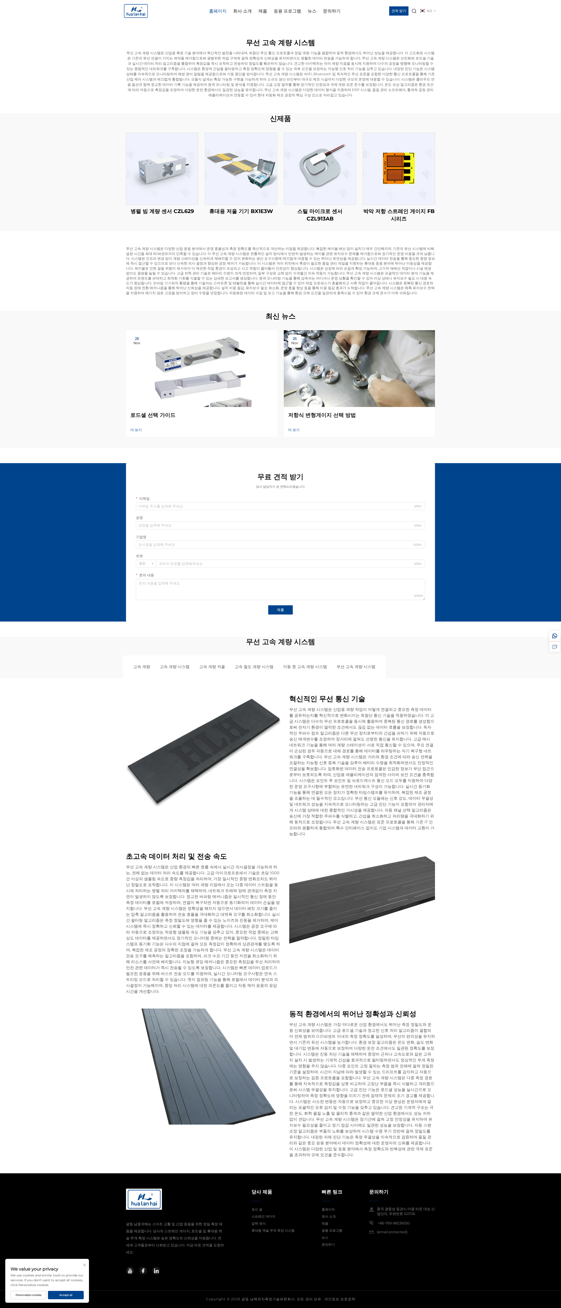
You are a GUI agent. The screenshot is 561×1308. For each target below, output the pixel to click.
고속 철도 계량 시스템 (254, 666)
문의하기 (332, 11)
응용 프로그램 (287, 11)
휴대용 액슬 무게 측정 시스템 (273, 1230)
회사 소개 (242, 11)
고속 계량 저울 (212, 666)
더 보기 (136, 430)
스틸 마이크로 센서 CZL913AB (320, 215)
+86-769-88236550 (393, 1223)
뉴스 (312, 11)
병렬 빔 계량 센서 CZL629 (162, 211)
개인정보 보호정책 (339, 1299)
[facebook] (143, 1271)
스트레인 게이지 (263, 1216)
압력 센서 (259, 1223)
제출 (280, 610)
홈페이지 (218, 11)
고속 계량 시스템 (175, 666)
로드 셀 (257, 1209)
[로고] (136, 11)
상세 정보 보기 (162, 169)
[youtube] (130, 1271)
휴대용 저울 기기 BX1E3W (241, 211)
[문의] (554, 646)
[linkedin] (156, 1271)
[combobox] (146, 564)
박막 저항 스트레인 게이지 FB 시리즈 (399, 215)
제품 (262, 11)
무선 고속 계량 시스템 (356, 666)
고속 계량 (141, 666)
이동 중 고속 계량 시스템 (305, 666)
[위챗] (554, 636)
